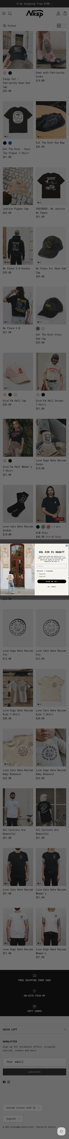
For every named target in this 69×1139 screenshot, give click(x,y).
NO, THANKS (52, 586)
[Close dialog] (66, 545)
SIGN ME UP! (52, 581)
